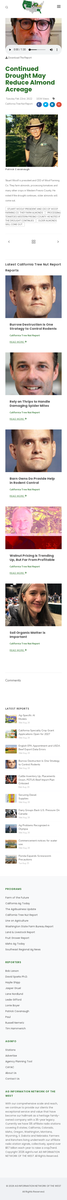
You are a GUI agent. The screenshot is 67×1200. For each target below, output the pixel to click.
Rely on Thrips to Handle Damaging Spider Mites (30, 403)
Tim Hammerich (15, 1028)
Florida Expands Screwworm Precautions (35, 857)
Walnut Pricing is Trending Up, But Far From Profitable (32, 557)
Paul (8, 1017)
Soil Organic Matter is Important (27, 634)
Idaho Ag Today (15, 943)
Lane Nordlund (14, 994)
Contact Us (12, 1078)
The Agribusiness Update (20, 909)
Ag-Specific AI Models (27, 717)
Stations (10, 1050)
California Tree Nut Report (21, 915)
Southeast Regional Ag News (23, 949)
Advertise (11, 1055)
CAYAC (9, 1067)
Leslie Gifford (13, 999)
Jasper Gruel (13, 988)
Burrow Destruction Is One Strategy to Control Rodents (33, 326)
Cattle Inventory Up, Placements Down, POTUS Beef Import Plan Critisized (37, 780)
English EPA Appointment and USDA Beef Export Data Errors (39, 747)
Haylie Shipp (12, 982)
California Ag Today (17, 903)
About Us (10, 1073)
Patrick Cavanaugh (17, 169)
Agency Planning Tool (18, 1061)
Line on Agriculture (16, 920)
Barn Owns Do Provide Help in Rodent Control (32, 480)
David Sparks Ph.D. (16, 976)
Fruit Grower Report (17, 938)
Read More (17, 342)
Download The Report (20, 57)
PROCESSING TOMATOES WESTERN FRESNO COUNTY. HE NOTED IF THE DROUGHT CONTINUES (33, 216)
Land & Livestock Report (20, 932)
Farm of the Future (17, 897)
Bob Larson (12, 971)
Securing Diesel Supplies (27, 796)
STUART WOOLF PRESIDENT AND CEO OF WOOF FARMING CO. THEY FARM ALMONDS (31, 211)
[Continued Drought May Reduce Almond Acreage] (33, 31)
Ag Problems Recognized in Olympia (34, 827)
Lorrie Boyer (12, 1005)
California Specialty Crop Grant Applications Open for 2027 (36, 732)
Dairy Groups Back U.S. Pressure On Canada (39, 812)
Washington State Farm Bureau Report (29, 926)
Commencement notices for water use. (38, 842)
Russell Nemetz (14, 1023)
